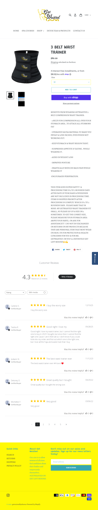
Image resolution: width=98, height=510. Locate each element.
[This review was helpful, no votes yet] (86, 317)
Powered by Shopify (33, 504)
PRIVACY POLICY (14, 465)
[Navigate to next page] (66, 424)
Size (53, 77)
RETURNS (11, 458)
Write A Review (67, 277)
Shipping (54, 62)
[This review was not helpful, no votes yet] (90, 317)
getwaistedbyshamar (19, 504)
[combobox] (15, 292)
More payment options (71, 103)
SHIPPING (11, 462)
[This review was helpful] (86, 392)
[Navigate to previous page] (32, 424)
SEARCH (10, 454)
